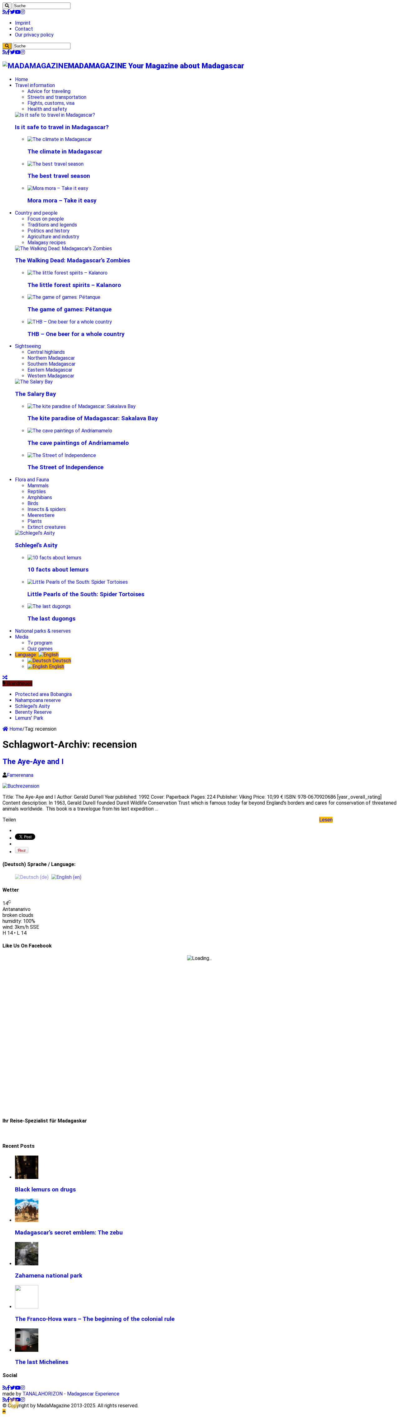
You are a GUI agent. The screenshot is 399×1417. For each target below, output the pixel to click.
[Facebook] (8, 12)
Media (21, 637)
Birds (32, 503)
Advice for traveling (48, 91)
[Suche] (7, 5)
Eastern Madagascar (49, 370)
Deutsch (61, 661)
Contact (24, 29)
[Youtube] (18, 12)
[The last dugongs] (49, 606)
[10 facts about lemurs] (54, 558)
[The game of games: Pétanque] (63, 297)
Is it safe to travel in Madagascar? (62, 127)
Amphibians (39, 497)
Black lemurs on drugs (45, 1189)
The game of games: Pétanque (69, 309)
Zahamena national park (48, 1275)
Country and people (36, 213)
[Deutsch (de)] (32, 877)
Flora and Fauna (32, 480)
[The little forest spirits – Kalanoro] (67, 273)
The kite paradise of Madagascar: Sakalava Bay (92, 418)
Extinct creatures (46, 527)
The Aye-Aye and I (33, 761)
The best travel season (58, 176)
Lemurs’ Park (29, 718)
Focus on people (45, 219)
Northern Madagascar (51, 358)
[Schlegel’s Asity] (35, 533)
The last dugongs (51, 618)
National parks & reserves (43, 631)
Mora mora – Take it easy (61, 200)
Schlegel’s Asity (36, 545)
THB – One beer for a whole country (75, 334)
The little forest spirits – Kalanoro (74, 285)
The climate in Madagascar (64, 151)
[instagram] (23, 12)
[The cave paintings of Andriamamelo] (69, 431)
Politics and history (48, 231)
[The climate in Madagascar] (59, 139)
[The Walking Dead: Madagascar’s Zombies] (63, 248)
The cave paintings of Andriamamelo (78, 443)
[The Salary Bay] (34, 382)
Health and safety (47, 109)
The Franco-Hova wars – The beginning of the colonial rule (95, 1319)
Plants (34, 521)
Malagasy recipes (46, 243)
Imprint (23, 23)
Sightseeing (28, 346)
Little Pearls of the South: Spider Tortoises (85, 594)
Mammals (38, 486)
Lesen (326, 820)
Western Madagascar (50, 376)
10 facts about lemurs (58, 569)
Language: (26, 655)
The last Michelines (41, 1362)
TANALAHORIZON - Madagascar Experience (70, 1394)
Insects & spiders (46, 509)
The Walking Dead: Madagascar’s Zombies (72, 260)
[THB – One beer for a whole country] (69, 322)
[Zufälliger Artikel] (4, 677)
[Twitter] (12, 12)
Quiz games (40, 649)
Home (21, 79)
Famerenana (20, 775)
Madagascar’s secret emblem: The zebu (69, 1232)
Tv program (39, 643)
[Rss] (4, 12)
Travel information (35, 85)
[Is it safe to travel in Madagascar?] (55, 115)
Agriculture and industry (53, 237)
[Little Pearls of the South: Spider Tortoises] (77, 582)
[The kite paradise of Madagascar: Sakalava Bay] (81, 406)
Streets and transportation (56, 97)
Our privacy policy (34, 35)
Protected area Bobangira (43, 694)
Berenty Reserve (33, 712)
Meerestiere (41, 515)
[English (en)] (66, 877)
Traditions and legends (52, 225)
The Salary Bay (35, 394)
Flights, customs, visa (51, 103)
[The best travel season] (55, 164)
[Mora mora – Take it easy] (57, 188)
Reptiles (36, 491)
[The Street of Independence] (61, 455)
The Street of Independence (65, 467)
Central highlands (46, 352)
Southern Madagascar (51, 364)
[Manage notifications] (14, 1403)
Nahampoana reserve (38, 700)
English (56, 667)
